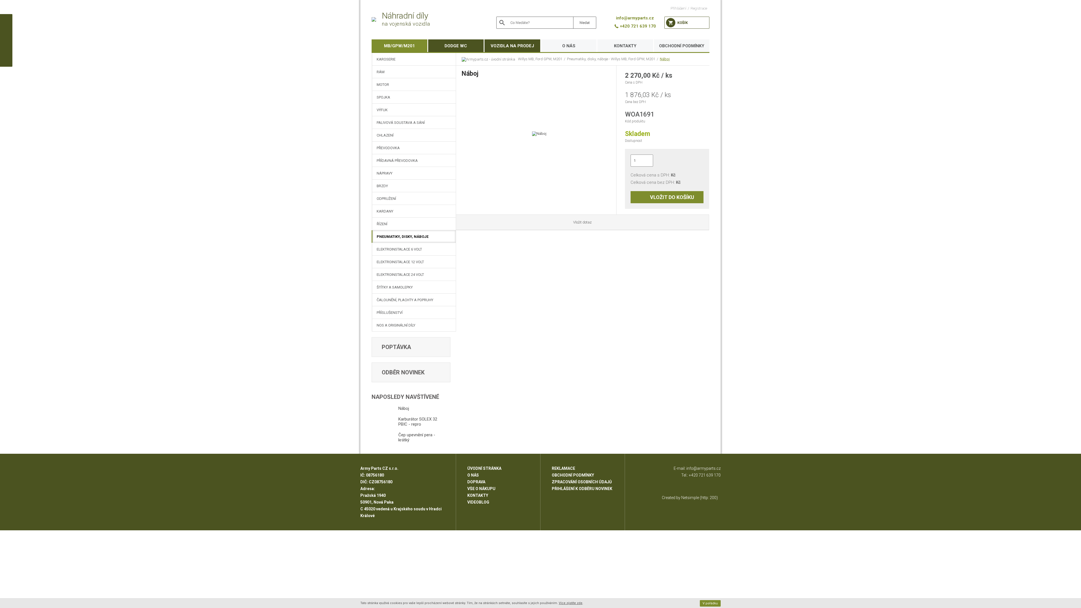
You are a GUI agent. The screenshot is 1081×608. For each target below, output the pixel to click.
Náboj (665, 59)
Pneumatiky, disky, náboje (402, 236)
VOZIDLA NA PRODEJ (512, 45)
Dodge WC (456, 45)
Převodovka (388, 148)
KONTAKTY (625, 45)
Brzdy (382, 186)
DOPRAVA (476, 482)
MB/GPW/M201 (399, 45)
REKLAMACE (563, 468)
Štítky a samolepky (395, 287)
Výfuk (382, 110)
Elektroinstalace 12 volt (400, 262)
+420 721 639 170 (705, 475)
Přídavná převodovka (397, 160)
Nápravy (384, 173)
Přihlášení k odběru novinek (582, 488)
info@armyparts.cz (703, 468)
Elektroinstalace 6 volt (399, 249)
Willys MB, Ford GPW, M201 (540, 59)
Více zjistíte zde (570, 603)
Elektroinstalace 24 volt (400, 274)
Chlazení (385, 135)
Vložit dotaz (582, 222)
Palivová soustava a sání (401, 122)
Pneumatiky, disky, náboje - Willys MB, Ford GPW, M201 (611, 59)
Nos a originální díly (396, 325)
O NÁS (568, 45)
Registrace (699, 8)
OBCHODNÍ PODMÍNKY (681, 45)
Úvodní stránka (484, 468)
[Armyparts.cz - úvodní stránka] (490, 59)
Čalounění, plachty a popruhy (405, 300)
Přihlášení (678, 8)
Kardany (385, 211)
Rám (381, 72)
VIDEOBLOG (478, 502)
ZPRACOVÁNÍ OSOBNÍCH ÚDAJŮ (582, 482)
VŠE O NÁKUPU (481, 488)
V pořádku (710, 603)
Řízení (382, 224)
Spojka (383, 97)
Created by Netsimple (680, 497)
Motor (383, 84)
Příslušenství (390, 312)
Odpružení (386, 198)
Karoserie (386, 59)
